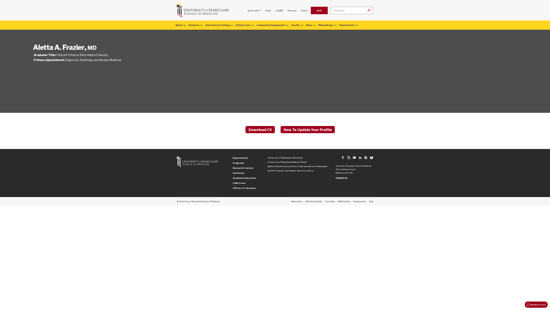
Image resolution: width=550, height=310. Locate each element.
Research (193, 25)
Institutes (239, 173)
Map (371, 201)
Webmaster (296, 201)
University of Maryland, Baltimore (285, 157)
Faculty (295, 25)
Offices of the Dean (244, 188)
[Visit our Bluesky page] (371, 158)
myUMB (279, 10)
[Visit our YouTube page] (354, 158)
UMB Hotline (344, 201)
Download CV (260, 129)
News (309, 25)
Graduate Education (244, 178)
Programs (238, 162)
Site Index (330, 201)
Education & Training (217, 25)
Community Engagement (271, 25)
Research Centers (243, 167)
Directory (292, 10)
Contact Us (341, 177)
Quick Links (253, 10)
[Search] (369, 10)
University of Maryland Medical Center (287, 162)
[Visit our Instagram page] (365, 158)
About (178, 25)
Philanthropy (325, 25)
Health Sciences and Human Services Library (290, 170)
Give (319, 10)
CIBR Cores (239, 183)
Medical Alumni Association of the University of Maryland (297, 166)
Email (268, 10)
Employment (359, 201)
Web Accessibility (313, 201)
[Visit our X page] (348, 158)
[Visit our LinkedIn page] (360, 158)
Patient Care (243, 25)
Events (304, 10)
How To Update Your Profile (308, 129)
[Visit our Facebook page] (342, 158)
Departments (347, 25)
